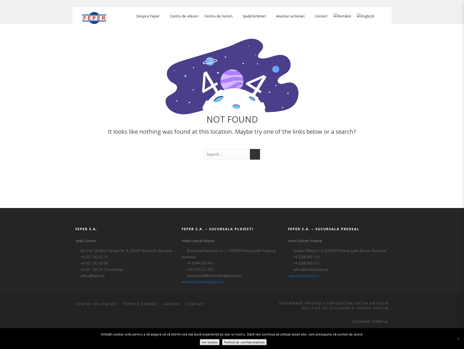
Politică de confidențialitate (244, 342)
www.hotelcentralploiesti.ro (203, 282)
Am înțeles (210, 342)
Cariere (171, 304)
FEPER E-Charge (140, 304)
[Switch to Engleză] (365, 16)
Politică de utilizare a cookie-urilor (345, 308)
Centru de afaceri (96, 304)
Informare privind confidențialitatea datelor (334, 303)
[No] (458, 338)
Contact (195, 304)
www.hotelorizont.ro (303, 276)
